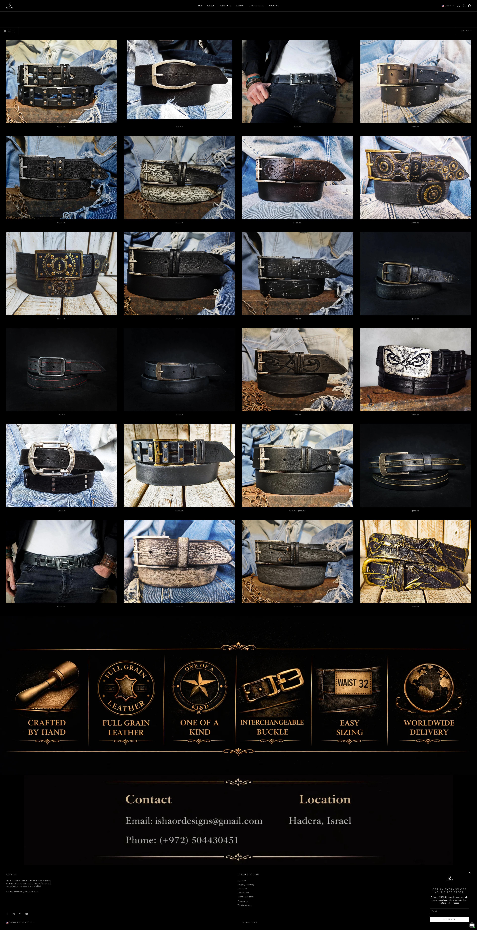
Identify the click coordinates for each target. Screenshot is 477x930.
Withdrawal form (245, 905)
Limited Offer (257, 6)
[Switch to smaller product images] (9, 30)
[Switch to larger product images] (5, 30)
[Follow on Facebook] (7, 914)
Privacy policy (243, 901)
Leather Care (243, 893)
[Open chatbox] (472, 925)
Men (200, 6)
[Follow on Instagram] (13, 914)
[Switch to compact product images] (13, 30)
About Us (274, 6)
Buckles (240, 6)
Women (211, 6)
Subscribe (449, 919)
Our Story (242, 880)
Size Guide (242, 889)
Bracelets (225, 6)
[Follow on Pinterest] (20, 914)
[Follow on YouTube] (26, 914)
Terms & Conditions (246, 897)
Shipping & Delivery (246, 884)
